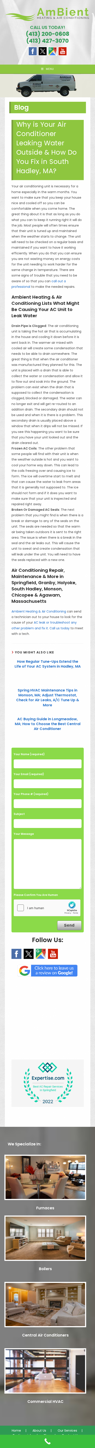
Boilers (45, 1268)
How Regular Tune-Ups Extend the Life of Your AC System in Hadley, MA (48, 664)
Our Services (67, 1430)
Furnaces (45, 1208)
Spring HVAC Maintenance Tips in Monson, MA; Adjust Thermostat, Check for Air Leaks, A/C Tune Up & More (47, 698)
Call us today (59, 628)
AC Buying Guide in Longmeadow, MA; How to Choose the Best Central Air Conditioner (47, 724)
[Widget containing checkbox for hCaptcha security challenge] (47, 907)
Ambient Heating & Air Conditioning (38, 611)
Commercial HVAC (45, 1401)
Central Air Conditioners (45, 1335)
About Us (39, 1430)
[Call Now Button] (47, 1441)
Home (16, 1430)
